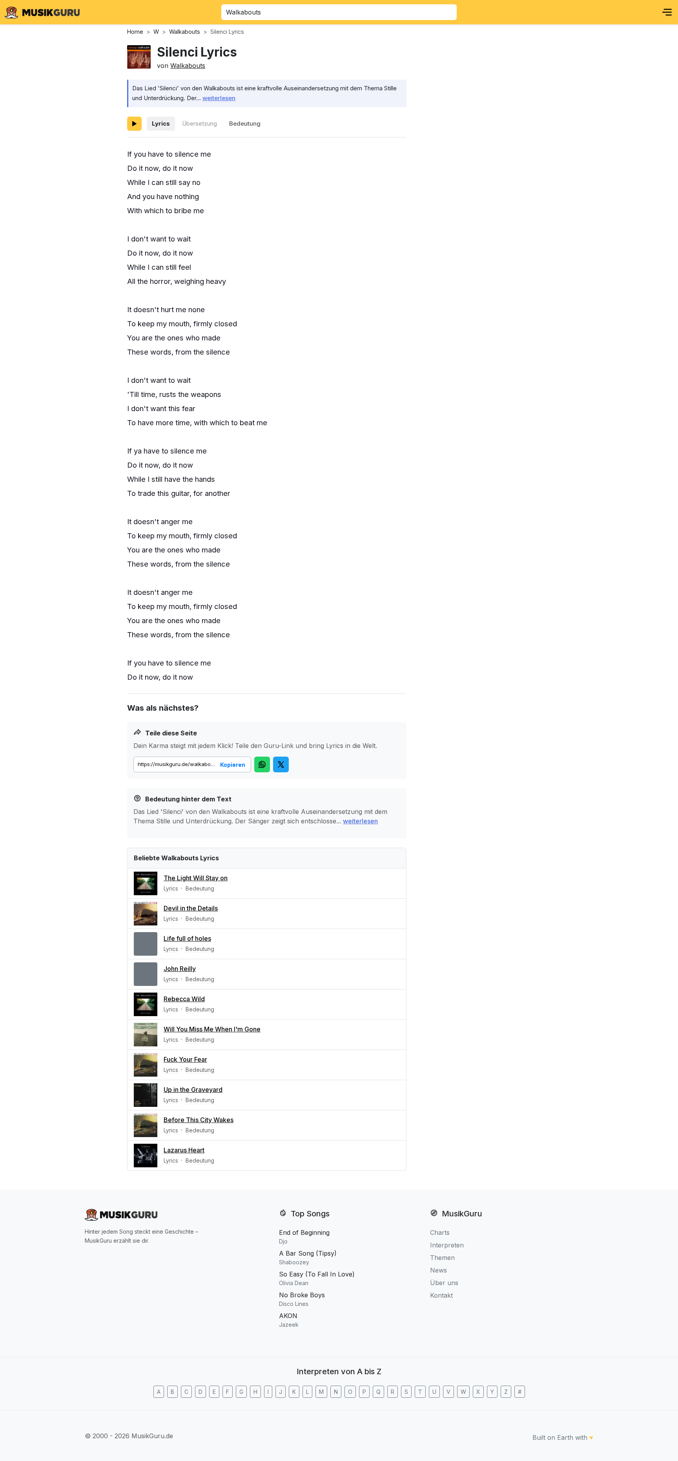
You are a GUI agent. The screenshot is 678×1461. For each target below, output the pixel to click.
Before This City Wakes (198, 1120)
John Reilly (180, 969)
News (438, 1270)
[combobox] (339, 12)
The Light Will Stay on (196, 878)
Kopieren (232, 764)
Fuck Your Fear (185, 1059)
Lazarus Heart (184, 1150)
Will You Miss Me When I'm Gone (212, 1029)
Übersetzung (199, 123)
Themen (442, 1258)
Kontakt (441, 1295)
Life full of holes (187, 938)
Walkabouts (187, 65)
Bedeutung (245, 123)
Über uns (444, 1283)
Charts (440, 1232)
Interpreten (447, 1245)
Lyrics (161, 123)
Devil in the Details (191, 908)
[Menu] (667, 12)
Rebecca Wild (184, 999)
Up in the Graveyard (193, 1089)
